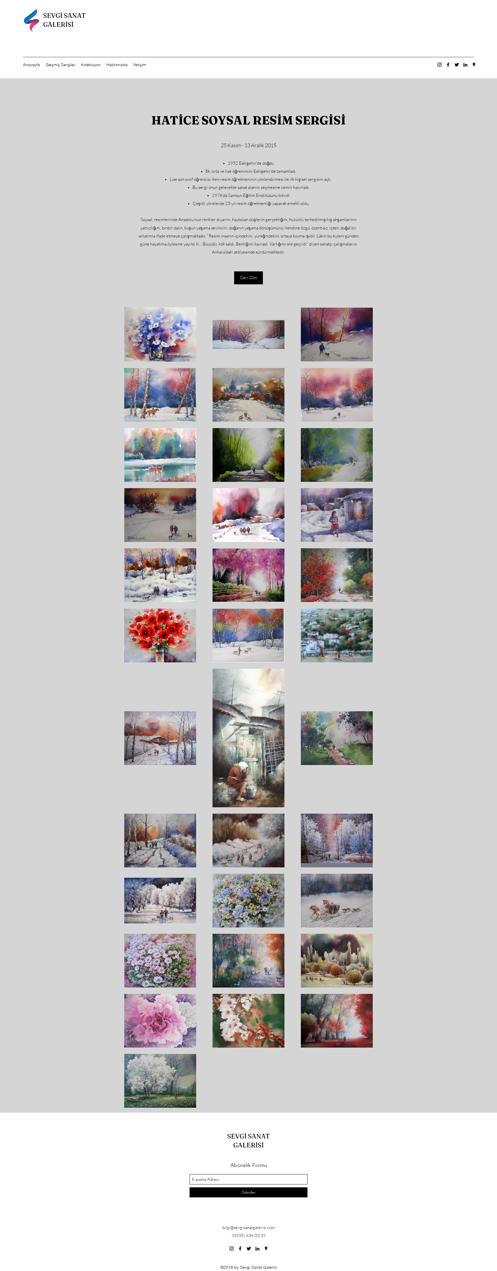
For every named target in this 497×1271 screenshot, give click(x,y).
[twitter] (457, 65)
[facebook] (448, 65)
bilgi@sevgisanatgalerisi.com (248, 1227)
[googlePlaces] (474, 65)
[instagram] (439, 65)
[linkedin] (465, 65)
